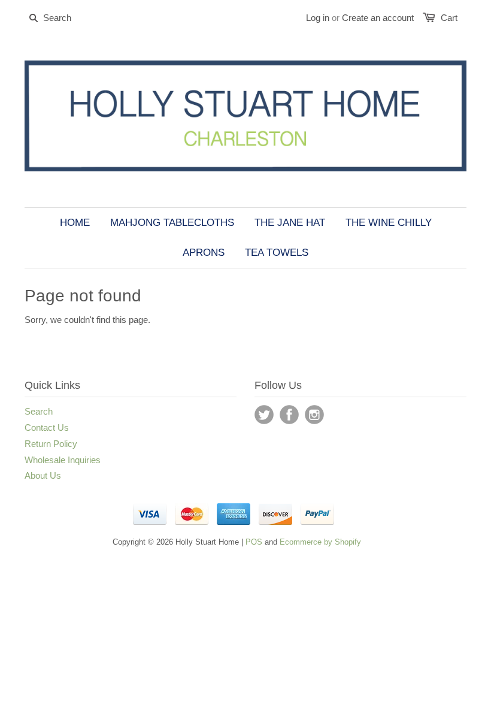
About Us (43, 475)
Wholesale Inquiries (63, 460)
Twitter (264, 414)
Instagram (314, 414)
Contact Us (47, 427)
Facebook (289, 414)
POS (254, 541)
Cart (449, 18)
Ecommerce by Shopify (320, 541)
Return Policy (51, 444)
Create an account (378, 18)
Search (39, 411)
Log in (317, 18)
